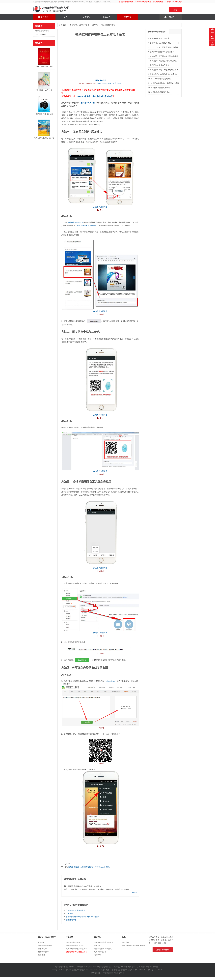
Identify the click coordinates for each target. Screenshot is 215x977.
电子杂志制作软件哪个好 (65, 967)
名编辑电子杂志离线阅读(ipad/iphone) (164, 43)
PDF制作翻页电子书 (129, 967)
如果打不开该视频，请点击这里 (109, 83)
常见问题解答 (40, 34)
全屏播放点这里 (100, 80)
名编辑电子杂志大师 (75, 222)
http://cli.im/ (110, 681)
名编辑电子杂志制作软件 (79, 25)
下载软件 (170, 17)
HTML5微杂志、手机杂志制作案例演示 (95, 96)
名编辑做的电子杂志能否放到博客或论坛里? (83, 917)
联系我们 (97, 946)
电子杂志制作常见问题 (75, 946)
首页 (65, 17)
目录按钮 (69, 914)
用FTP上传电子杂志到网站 (161, 79)
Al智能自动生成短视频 (173, 2)
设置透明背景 (71, 920)
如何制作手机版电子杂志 (87, 226)
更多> (134, 892)
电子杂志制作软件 (64, 2)
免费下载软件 (43, 952)
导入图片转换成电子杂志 (75, 910)
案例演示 (44, 17)
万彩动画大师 (158, 2)
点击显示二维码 (167, 937)
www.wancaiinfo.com (94, 970)
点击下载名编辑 (162, 950)
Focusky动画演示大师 (143, 2)
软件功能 (86, 17)
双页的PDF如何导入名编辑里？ (162, 52)
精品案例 (38, 43)
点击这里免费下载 (88, 103)
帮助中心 (127, 17)
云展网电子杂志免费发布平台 (133, 946)
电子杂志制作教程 (42, 31)
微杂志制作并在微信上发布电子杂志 (164, 74)
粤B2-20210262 (140, 970)
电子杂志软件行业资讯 (103, 949)
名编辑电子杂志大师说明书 (76, 949)
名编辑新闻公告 (100, 952)
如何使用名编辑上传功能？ (160, 38)
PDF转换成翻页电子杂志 (160, 88)
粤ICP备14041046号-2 (155, 970)
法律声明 (97, 955)
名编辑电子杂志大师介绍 (103, 942)
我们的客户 (42, 949)
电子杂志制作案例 (45, 946)
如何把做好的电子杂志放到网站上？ (164, 70)
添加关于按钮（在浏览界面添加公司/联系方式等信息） (89, 867)
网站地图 (125, 942)
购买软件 (106, 17)
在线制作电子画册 (126, 2)
